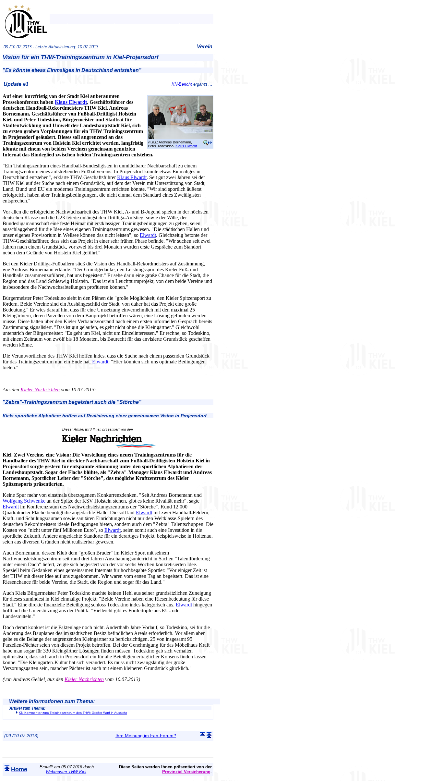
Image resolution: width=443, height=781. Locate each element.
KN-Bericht (182, 84)
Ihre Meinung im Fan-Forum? (145, 735)
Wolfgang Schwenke (24, 501)
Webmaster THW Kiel (66, 771)
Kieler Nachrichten (40, 389)
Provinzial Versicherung (186, 771)
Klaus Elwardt (186, 146)
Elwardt (148, 235)
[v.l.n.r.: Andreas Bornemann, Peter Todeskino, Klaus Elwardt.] (180, 138)
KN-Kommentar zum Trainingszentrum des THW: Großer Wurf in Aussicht (73, 712)
